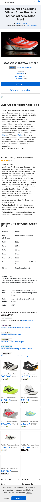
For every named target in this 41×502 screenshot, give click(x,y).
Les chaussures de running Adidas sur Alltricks (16, 349)
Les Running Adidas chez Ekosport (12, 342)
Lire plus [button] (29, 493)
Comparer (33, 26)
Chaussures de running (24, 67)
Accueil (18, 23)
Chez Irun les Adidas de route (11, 335)
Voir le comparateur (21, 90)
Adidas (25, 23)
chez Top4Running (27, 320)
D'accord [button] (19, 498)
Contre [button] (6, 498)
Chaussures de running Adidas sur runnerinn (15, 327)
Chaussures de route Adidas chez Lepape (15, 356)
